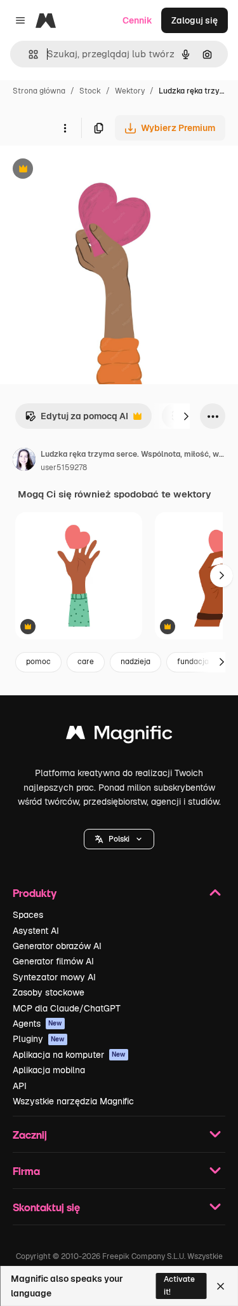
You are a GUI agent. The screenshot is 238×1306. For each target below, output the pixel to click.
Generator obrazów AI (57, 946)
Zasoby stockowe (48, 992)
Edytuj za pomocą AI (76, 419)
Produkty (34, 893)
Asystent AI (36, 930)
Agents (37, 1023)
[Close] (220, 1286)
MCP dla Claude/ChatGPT (67, 1008)
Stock (90, 91)
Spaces (28, 914)
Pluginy (39, 1039)
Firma (26, 1170)
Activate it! (179, 1285)
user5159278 (64, 467)
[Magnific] (119, 736)
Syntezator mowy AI (54, 977)
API (20, 1086)
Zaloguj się (194, 20)
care (85, 661)
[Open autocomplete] (28, 54)
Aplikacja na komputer (69, 1054)
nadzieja (135, 661)
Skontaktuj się (46, 1207)
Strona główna (39, 91)
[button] (119, 839)
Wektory (130, 91)
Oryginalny (87, 170)
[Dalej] (186, 416)
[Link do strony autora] (24, 461)
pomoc (38, 661)
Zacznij (30, 1134)
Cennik (137, 20)
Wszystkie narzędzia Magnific (73, 1101)
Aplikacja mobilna (49, 1070)
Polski (119, 839)
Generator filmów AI (53, 961)
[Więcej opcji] (64, 128)
